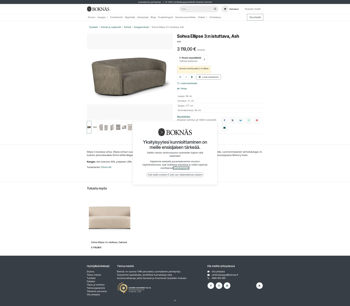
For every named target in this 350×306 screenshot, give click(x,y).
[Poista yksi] (180, 77)
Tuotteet (93, 27)
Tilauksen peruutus (97, 291)
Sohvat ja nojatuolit (111, 27)
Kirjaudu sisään (253, 9)
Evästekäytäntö (181, 168)
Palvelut (91, 281)
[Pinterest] (257, 120)
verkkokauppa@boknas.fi (225, 274)
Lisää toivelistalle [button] (188, 83)
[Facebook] (224, 120)
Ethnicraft (106, 167)
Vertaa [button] (183, 88)
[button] (91, 76)
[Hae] (215, 8)
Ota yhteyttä (255, 17)
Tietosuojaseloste (96, 288)
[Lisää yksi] (192, 77)
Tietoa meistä (94, 274)
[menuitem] (92, 17)
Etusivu (90, 271)
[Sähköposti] (224, 127)
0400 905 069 (218, 278)
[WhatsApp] (249, 120)
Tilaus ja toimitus (96, 284)
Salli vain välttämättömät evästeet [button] (186, 174)
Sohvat (127, 27)
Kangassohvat (141, 27)
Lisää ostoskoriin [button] (210, 77)
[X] (232, 120)
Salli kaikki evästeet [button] (157, 174)
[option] (175, 224)
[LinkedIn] (240, 120)
